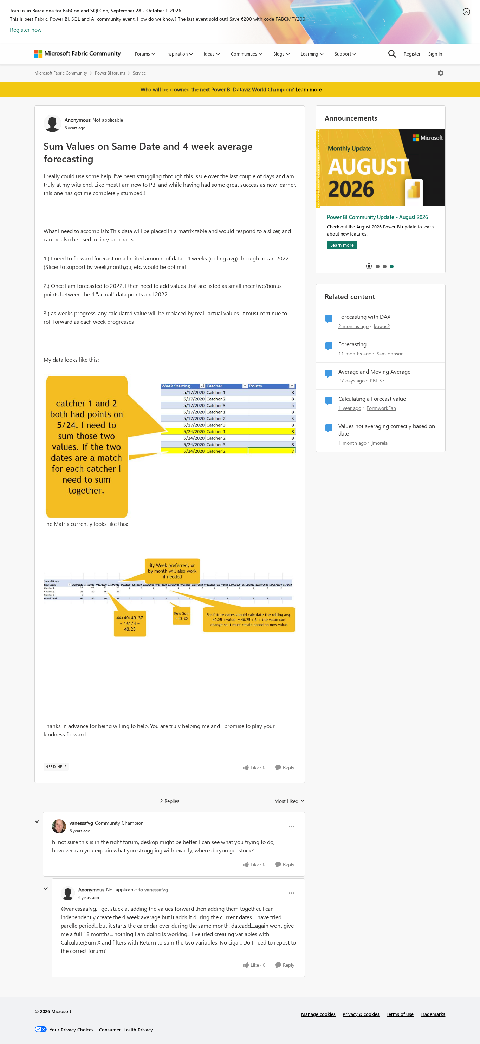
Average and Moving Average (374, 371)
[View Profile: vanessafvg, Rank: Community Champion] (59, 826)
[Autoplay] (369, 266)
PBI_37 (377, 380)
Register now (26, 29)
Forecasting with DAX (364, 316)
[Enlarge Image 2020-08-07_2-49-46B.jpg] (170, 597)
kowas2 (382, 326)
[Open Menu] (441, 73)
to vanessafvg (153, 889)
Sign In (435, 54)
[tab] (377, 266)
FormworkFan (381, 408)
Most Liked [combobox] (289, 801)
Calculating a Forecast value (372, 398)
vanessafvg (81, 822)
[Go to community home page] (77, 54)
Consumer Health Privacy (126, 1029)
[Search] (392, 54)
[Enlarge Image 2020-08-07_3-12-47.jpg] (170, 447)
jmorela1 (381, 442)
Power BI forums (110, 73)
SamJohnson (390, 353)
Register (412, 54)
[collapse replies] (37, 822)
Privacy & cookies (361, 1014)
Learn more (309, 89)
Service (139, 73)
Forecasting (352, 344)
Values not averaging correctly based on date (386, 430)
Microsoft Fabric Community (60, 73)
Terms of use (400, 1014)
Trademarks (433, 1014)
